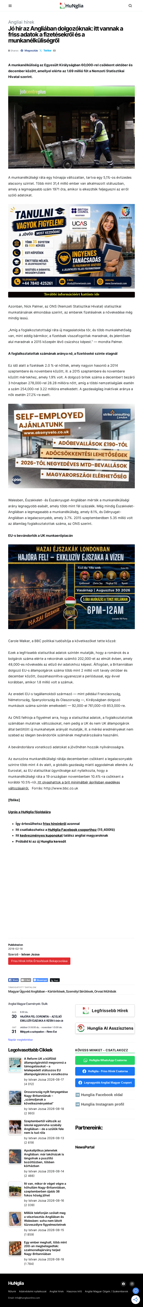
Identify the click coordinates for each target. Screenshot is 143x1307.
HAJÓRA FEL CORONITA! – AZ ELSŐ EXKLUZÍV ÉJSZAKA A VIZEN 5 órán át (41, 1019)
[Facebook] (123, 1284)
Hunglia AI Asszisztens (110, 1028)
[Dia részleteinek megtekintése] (71, 246)
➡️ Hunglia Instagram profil (99, 1104)
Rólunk (12, 1291)
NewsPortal (84, 1147)
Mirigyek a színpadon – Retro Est (38, 1031)
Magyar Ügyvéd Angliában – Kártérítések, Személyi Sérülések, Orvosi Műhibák (62, 991)
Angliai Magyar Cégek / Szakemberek (106, 1291)
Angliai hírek (21, 22)
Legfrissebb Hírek (110, 1010)
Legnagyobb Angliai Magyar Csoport (108, 1082)
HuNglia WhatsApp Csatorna (108, 1060)
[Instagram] (132, 1284)
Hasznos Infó (74, 1291)
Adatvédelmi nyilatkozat (33, 1291)
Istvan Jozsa (30, 954)
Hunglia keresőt (53, 841)
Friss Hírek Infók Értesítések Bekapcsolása (39, 961)
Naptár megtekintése (20, 1039)
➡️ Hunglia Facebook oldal (99, 1095)
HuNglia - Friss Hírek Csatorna (108, 1071)
